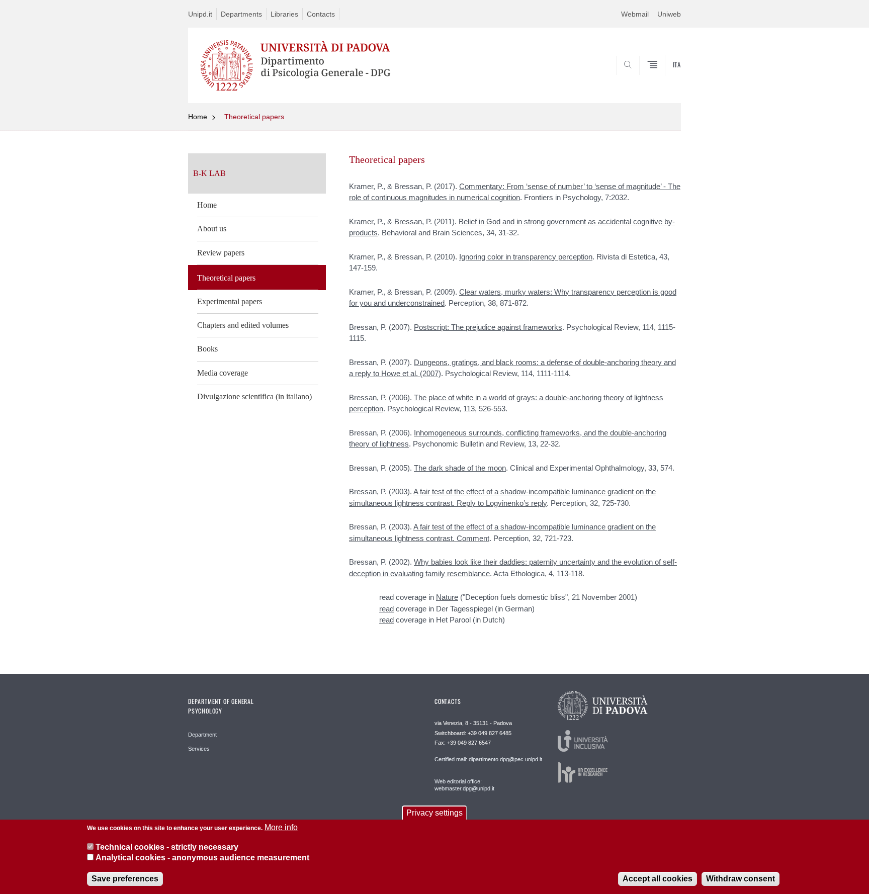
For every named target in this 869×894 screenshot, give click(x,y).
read (386, 608)
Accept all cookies (657, 878)
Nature (447, 597)
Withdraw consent (740, 878)
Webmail (635, 14)
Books (207, 348)
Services (199, 749)
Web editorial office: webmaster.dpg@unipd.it (464, 784)
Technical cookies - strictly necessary (167, 846)
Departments (241, 14)
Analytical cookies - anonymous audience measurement (202, 858)
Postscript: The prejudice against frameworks (488, 327)
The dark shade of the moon (460, 468)
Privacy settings (434, 813)
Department (202, 735)
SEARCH (663, 78)
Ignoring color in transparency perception (525, 256)
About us (211, 228)
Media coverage (222, 373)
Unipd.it (200, 14)
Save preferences (125, 878)
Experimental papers (229, 301)
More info (281, 827)
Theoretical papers (254, 117)
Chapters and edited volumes (243, 325)
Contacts (321, 14)
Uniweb (669, 14)
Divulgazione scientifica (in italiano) (254, 396)
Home (197, 117)
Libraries (284, 14)
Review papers (220, 252)
